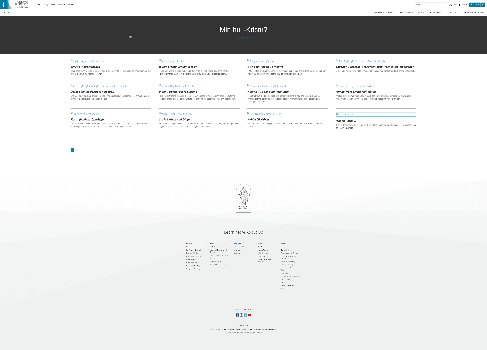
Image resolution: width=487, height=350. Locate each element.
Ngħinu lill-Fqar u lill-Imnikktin (268, 91)
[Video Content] (243, 38)
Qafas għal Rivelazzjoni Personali (92, 91)
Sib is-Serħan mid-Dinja (174, 119)
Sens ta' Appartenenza (85, 66)
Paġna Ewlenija (378, 12)
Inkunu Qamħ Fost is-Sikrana (178, 91)
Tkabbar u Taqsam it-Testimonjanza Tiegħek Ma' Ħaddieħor (375, 66)
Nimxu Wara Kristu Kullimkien (356, 91)
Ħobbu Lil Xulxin (258, 119)
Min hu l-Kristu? (346, 121)
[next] (80, 150)
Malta (6, 12)
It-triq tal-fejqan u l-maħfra (265, 66)
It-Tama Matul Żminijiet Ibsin (178, 66)
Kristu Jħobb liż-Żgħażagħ (87, 119)
